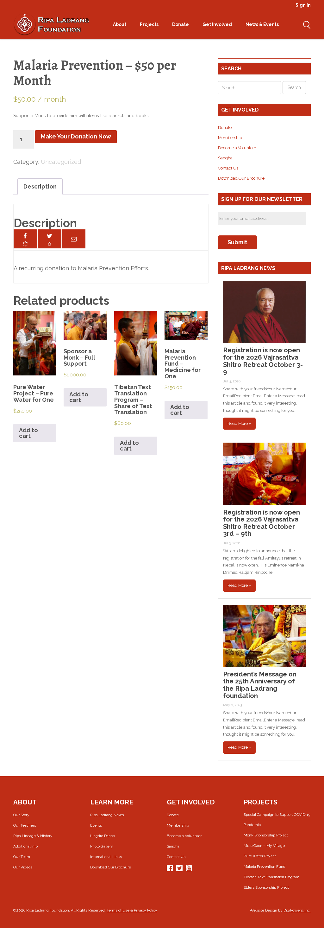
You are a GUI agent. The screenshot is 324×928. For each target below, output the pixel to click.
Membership (230, 137)
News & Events (263, 24)
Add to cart (28, 433)
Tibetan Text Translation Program (271, 877)
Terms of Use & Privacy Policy (132, 910)
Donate (181, 24)
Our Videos (22, 867)
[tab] (40, 186)
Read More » (239, 423)
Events (96, 825)
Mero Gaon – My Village (264, 845)
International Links (106, 856)
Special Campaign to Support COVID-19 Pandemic (277, 819)
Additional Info (25, 846)
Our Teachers (24, 825)
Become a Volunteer (237, 147)
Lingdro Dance (102, 836)
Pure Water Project (260, 856)
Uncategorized (61, 161)
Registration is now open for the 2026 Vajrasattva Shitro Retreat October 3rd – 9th (261, 523)
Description (40, 186)
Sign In (303, 5)
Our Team (21, 856)
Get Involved (217, 24)
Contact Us (228, 168)
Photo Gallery (101, 846)
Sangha (225, 158)
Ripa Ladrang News (107, 815)
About (120, 24)
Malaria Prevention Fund (264, 866)
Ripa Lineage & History (33, 836)
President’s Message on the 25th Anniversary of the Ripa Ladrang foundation (259, 685)
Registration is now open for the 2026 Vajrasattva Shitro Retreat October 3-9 (263, 360)
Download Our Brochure (241, 178)
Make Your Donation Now (76, 136)
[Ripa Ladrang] (51, 24)
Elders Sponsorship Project (266, 887)
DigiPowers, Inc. (297, 910)
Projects (149, 24)
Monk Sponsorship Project (266, 835)
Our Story (21, 815)
